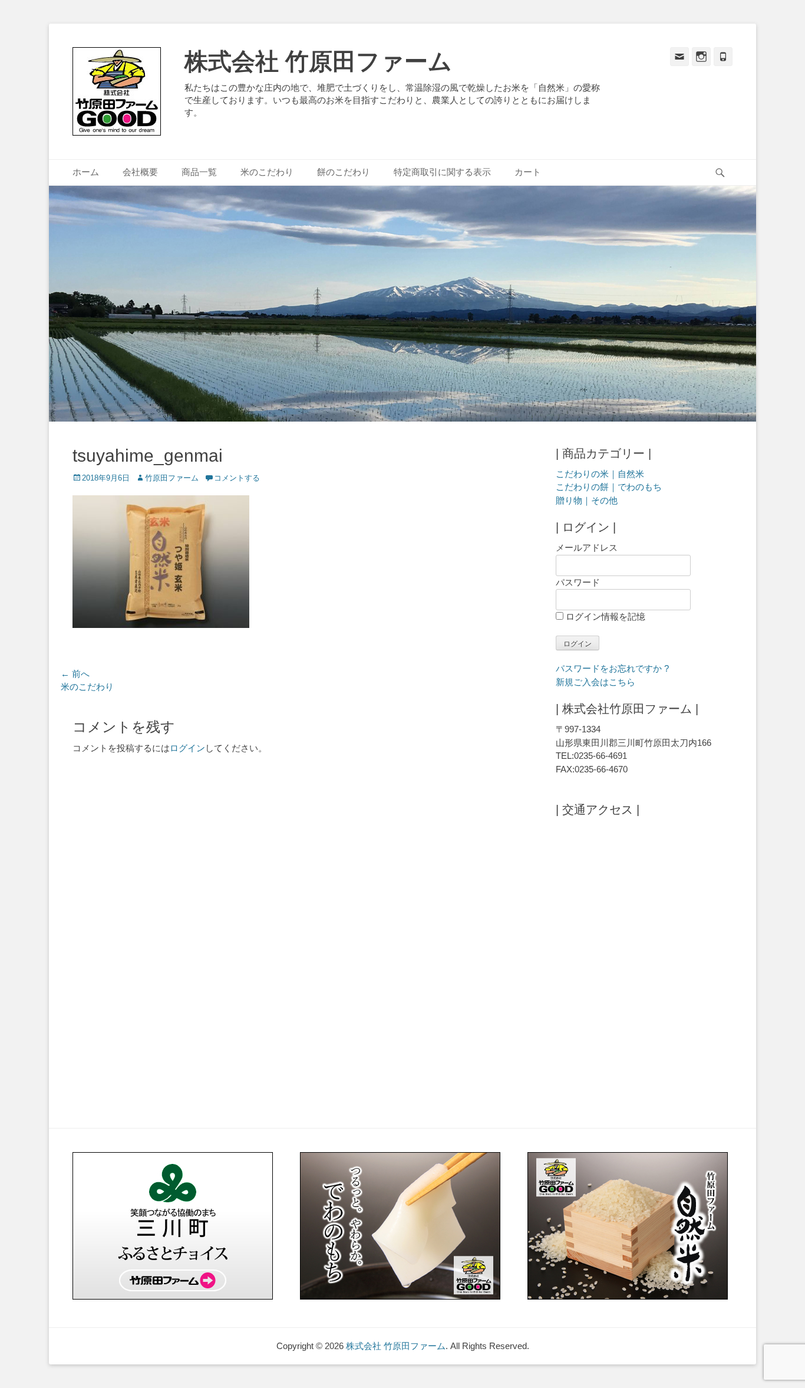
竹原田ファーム (172, 477)
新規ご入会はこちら (595, 682)
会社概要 (140, 172)
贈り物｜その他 (587, 500)
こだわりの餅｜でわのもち (609, 487)
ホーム (85, 172)
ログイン (187, 748)
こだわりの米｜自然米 (600, 474)
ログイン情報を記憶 (604, 616)
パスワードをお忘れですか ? (612, 668)
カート (527, 172)
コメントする (237, 477)
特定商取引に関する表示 (442, 172)
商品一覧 (199, 172)
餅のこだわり (343, 172)
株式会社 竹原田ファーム (318, 61)
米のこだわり (266, 172)
